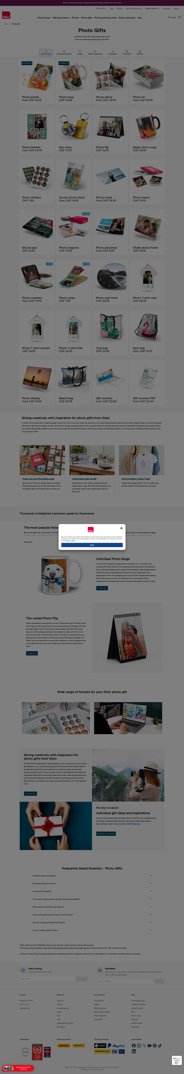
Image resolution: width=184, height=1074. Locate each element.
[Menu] (180, 1057)
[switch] (177, 1062)
